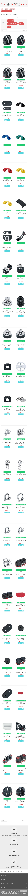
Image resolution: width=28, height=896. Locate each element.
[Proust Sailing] (14, 4)
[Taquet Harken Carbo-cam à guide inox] (20, 563)
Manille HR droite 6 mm (7, 508)
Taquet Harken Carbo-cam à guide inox (20, 574)
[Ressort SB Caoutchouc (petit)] (20, 301)
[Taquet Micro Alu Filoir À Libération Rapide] (7, 73)
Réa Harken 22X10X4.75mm (7, 671)
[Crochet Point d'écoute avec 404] (20, 399)
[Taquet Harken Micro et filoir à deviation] (20, 792)
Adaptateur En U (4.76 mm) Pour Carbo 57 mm (20, 442)
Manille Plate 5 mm (7, 442)
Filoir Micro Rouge (7, 180)
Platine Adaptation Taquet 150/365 (21, 214)
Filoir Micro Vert (20, 148)
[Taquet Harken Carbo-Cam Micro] (7, 596)
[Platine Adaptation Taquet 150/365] (20, 203)
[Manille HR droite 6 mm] (7, 497)
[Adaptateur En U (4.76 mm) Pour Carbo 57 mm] (20, 432)
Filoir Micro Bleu (7, 148)
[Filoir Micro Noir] (20, 105)
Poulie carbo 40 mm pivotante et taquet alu (20, 737)
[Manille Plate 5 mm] (7, 432)
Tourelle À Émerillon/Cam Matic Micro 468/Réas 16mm (7, 280)
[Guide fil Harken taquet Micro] (20, 596)
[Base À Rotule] (20, 269)
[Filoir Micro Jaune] (20, 171)
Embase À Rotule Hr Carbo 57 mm (7, 344)
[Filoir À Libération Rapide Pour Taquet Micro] (7, 236)
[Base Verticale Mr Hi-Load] (7, 301)
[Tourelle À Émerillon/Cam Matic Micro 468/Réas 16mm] (7, 269)
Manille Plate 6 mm (21, 540)
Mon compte (3, 879)
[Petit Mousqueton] (7, 465)
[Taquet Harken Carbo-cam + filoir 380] (7, 792)
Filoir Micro (7, 409)
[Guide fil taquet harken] (20, 694)
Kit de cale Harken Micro (7, 639)
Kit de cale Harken (7, 703)
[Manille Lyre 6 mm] (20, 497)
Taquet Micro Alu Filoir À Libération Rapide (7, 84)
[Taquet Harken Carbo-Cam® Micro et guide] (20, 661)
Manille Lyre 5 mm (7, 540)
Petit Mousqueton (7, 474)
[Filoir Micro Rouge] (7, 171)
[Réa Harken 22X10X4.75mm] (7, 661)
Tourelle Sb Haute (21, 246)
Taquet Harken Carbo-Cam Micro (7, 606)
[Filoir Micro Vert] (20, 138)
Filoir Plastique (7, 376)
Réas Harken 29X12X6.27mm (20, 639)
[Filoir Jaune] (7, 203)
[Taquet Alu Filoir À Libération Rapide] (7, 40)
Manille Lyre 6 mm (20, 507)
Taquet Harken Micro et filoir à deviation (20, 802)
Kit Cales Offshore (7, 115)
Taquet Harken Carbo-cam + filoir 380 (7, 802)
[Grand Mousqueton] (20, 465)
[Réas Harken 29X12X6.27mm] (20, 628)
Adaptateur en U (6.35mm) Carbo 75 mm (7, 573)
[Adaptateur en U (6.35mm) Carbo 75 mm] (7, 563)
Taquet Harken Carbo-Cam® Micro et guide (20, 672)
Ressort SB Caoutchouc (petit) (20, 312)
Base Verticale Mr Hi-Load (7, 312)
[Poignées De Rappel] (7, 726)
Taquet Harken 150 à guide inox (21, 769)
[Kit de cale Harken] (7, 694)
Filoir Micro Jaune (20, 180)
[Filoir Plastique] (7, 367)
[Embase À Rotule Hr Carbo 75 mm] (20, 334)
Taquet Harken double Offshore (7, 769)
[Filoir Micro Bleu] (7, 138)
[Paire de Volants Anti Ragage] (20, 367)
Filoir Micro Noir (21, 115)
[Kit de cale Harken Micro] (7, 628)
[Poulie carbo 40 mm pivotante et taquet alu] (20, 726)
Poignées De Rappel (7, 736)
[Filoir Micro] (7, 399)
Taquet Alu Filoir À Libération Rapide (7, 50)
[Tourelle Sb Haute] (20, 236)
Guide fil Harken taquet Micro (20, 606)
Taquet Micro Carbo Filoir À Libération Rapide (21, 84)
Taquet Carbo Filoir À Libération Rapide (20, 50)
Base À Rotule (20, 278)
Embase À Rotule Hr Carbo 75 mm (21, 344)
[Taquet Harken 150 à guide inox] (20, 759)
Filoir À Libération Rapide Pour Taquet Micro (7, 247)
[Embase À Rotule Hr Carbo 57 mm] (7, 334)
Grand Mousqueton (21, 474)
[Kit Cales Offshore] (7, 105)
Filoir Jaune (7, 213)
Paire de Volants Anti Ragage (20, 377)
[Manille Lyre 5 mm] (7, 530)
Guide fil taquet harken (21, 704)
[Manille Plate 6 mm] (20, 530)
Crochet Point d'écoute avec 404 (20, 410)
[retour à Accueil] (2, 9)
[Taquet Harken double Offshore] (7, 759)
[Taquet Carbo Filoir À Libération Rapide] (20, 40)
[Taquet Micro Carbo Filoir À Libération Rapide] (20, 73)
